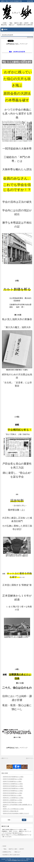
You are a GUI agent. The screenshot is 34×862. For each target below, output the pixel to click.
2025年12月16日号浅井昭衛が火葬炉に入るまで (16, 813)
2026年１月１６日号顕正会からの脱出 (13, 808)
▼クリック (24, 44)
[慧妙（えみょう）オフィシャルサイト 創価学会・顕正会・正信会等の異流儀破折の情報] (17, 19)
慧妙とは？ (12, 24)
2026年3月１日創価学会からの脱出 (12, 800)
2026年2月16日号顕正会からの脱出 (12, 802)
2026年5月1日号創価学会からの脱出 (13, 790)
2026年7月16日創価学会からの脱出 (12, 779)
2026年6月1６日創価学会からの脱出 (13, 783)
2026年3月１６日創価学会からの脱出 (13, 797)
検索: (9, 820)
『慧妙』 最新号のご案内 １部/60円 (18, 23)
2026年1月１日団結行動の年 (10, 811)
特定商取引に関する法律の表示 (25, 24)
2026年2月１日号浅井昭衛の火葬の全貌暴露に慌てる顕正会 (17, 805)
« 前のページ (4, 758)
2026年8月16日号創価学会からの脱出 (13, 776)
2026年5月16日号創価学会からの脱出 (13, 788)
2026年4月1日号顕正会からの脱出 (12, 795)
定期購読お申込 (7, 852)
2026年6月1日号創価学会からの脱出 (13, 786)
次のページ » (29, 758)
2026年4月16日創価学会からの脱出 (12, 793)
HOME (4, 23)
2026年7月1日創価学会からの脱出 (12, 781)
